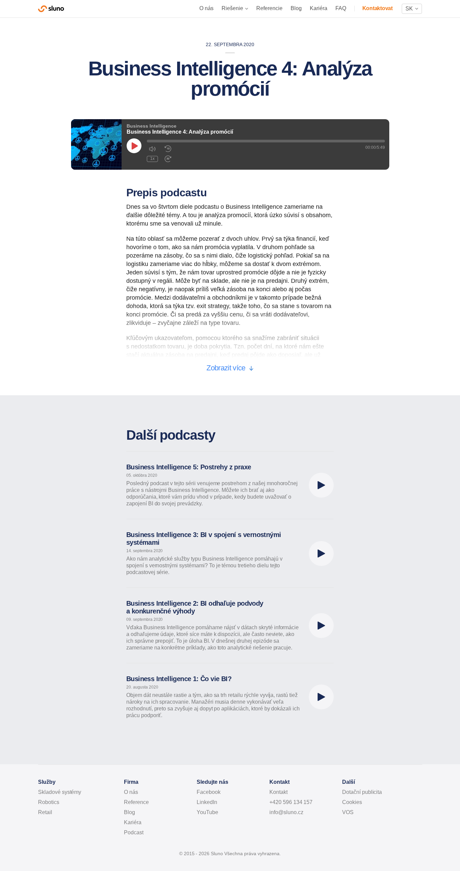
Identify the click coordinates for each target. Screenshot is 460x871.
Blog (296, 8)
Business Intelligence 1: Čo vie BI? (178, 678)
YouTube (207, 812)
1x (152, 158)
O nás (206, 8)
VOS (348, 812)
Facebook (209, 792)
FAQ (340, 8)
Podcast (133, 832)
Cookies (352, 802)
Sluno (51, 8)
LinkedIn (207, 802)
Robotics (48, 802)
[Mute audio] (152, 149)
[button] (412, 9)
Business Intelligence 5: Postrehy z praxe (188, 467)
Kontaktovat (377, 8)
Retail (45, 812)
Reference (136, 802)
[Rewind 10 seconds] (168, 148)
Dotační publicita (362, 792)
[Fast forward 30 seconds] (168, 159)
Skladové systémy (59, 792)
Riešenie (232, 8)
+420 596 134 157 (291, 802)
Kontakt (278, 792)
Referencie (269, 8)
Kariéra (318, 8)
